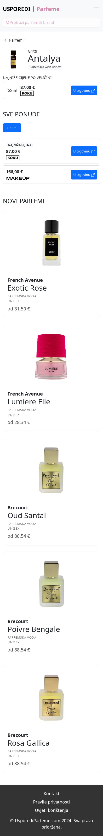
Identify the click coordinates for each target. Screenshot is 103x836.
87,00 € (13, 151)
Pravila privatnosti (51, 802)
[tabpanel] (51, 161)
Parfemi (16, 40)
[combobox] (51, 22)
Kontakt (52, 793)
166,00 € (14, 171)
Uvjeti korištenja (51, 810)
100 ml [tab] (12, 127)
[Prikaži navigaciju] (96, 9)
